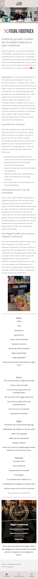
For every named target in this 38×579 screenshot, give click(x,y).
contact (8, 549)
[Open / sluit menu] (2, 3)
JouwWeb (10, 566)
